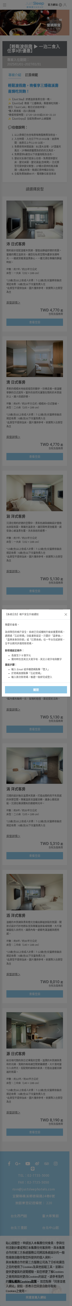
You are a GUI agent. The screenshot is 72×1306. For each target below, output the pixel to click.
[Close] (66, 614)
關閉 (36, 689)
